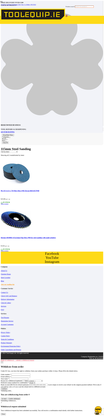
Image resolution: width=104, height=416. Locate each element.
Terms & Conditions (7, 339)
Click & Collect (6, 303)
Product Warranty (6, 343)
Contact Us (4, 292)
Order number (6, 374)
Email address (6, 377)
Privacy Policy (5, 332)
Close (3, 414)
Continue (4, 389)
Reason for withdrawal (11, 381)
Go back (4, 398)
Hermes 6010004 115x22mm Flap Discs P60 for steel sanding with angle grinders (28, 238)
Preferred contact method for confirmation (15, 383)
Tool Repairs (5, 317)
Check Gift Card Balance (9, 296)
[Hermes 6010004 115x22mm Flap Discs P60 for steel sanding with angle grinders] (16, 234)
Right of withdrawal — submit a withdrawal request (17, 360)
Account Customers (7, 324)
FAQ (2, 310)
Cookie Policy (5, 336)
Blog (2, 281)
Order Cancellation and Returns (11, 350)
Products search (70, 6)
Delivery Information (7, 299)
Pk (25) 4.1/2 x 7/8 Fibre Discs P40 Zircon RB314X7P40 (20, 191)
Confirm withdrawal (14, 398)
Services (3, 306)
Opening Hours (6, 274)
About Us (4, 271)
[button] (4, 204)
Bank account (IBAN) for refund (15, 385)
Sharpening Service (7, 321)
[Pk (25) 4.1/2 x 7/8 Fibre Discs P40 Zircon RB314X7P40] (16, 188)
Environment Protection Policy (11, 346)
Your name (5, 379)
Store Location (5, 277)
